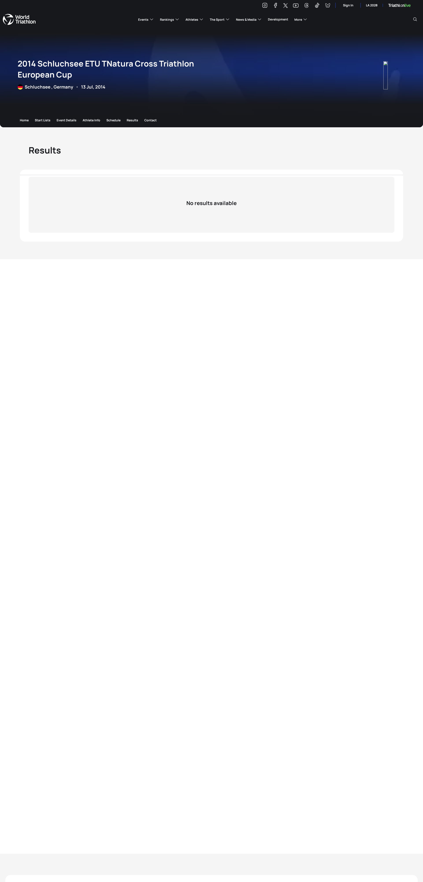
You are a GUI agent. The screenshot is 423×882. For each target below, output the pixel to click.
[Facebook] (275, 6)
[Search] (415, 19)
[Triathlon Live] (399, 5)
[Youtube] (296, 6)
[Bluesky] (327, 6)
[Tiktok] (317, 6)
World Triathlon (19, 19)
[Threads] (306, 6)
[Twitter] (285, 6)
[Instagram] (264, 6)
